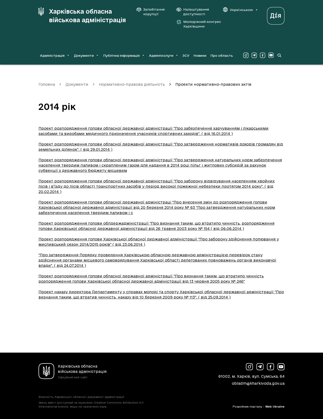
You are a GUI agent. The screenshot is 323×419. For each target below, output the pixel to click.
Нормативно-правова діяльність (132, 84)
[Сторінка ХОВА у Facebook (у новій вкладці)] (262, 55)
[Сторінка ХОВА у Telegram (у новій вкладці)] (254, 55)
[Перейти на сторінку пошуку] (279, 55)
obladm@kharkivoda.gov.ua (258, 383)
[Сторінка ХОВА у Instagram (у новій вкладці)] (246, 55)
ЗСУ (185, 55)
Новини (199, 55)
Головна (46, 84)
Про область (221, 55)
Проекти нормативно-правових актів (213, 84)
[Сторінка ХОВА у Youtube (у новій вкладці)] (271, 55)
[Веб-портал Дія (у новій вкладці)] (276, 15)
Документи (76, 84)
